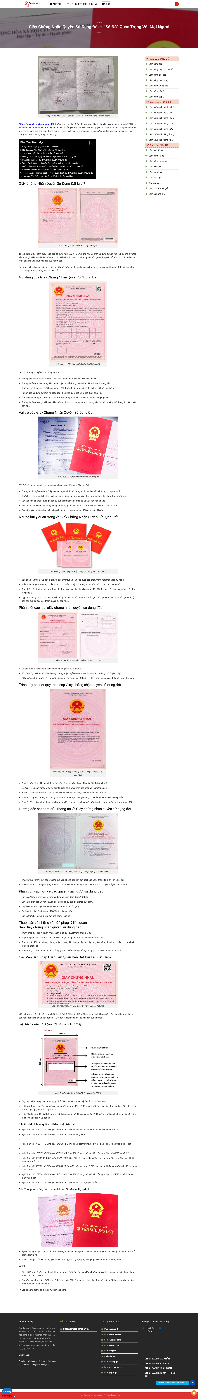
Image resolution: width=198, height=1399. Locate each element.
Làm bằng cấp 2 (156, 96)
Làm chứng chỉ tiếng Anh (161, 112)
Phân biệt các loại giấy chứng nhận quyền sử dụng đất (44, 160)
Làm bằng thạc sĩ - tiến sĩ (161, 69)
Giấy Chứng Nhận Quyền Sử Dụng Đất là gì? (40, 147)
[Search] (177, 4)
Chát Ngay (7, 1395)
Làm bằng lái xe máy (159, 161)
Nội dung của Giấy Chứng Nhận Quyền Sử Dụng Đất (43, 150)
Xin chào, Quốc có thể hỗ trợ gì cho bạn (172, 1383)
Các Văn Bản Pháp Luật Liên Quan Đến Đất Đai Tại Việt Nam (48, 176)
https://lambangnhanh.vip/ (76, 1329)
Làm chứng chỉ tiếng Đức (161, 129)
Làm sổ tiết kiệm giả (158, 188)
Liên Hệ (69, 4)
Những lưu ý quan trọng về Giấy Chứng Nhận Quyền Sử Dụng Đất (49, 156)
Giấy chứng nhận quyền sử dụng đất (36, 124)
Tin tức (106, 4)
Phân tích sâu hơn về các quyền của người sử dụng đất (45, 169)
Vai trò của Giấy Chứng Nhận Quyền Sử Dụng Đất (42, 153)
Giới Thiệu (81, 4)
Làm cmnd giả (155, 172)
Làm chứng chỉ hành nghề (161, 107)
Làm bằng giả (155, 64)
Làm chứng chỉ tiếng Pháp (161, 118)
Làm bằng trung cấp (158, 85)
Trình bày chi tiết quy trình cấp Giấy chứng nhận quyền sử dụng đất (50, 163)
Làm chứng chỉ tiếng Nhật (161, 140)
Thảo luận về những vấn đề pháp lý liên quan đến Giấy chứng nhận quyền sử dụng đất (57, 173)
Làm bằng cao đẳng (158, 80)
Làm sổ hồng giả (157, 194)
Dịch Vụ (93, 4)
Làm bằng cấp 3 (156, 91)
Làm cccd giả (155, 177)
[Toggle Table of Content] (90, 143)
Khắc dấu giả (155, 183)
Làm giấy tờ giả (156, 150)
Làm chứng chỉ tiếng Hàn (161, 123)
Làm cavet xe (155, 166)
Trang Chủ (56, 4)
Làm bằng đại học (157, 75)
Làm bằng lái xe (156, 155)
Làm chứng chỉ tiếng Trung (161, 134)
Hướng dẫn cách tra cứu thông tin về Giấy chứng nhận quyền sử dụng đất (53, 166)
